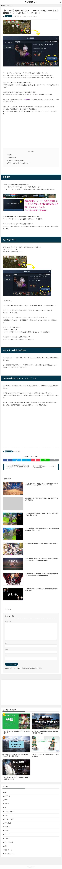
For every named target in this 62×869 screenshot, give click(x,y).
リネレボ (16, 16)
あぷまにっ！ (31, 2)
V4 (5, 807)
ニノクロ (7, 830)
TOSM (6, 800)
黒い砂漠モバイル (9, 853)
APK (5, 792)
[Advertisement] (31, 131)
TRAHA (6, 803)
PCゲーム (7, 796)
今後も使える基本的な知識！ (15, 160)
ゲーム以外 (7, 823)
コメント (8, 621)
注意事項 (9, 154)
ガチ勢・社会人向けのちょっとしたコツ (19, 163)
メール (6, 649)
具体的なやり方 (11, 157)
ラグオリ (7, 838)
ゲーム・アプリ (8, 16)
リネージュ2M (8, 842)
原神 (5, 846)
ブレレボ (7, 834)
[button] (60, 2)
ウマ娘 (6, 815)
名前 (6, 643)
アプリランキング (9, 811)
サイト (6, 655)
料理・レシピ (8, 850)
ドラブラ (7, 826)
